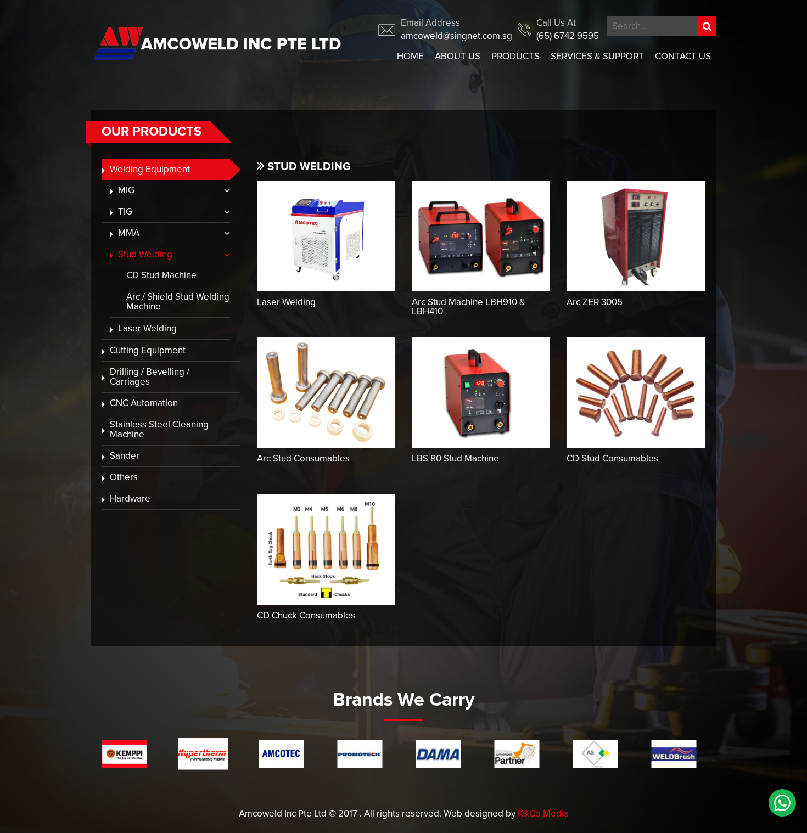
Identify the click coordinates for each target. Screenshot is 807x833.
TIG (125, 211)
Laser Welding (147, 328)
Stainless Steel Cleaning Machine (159, 429)
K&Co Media (543, 813)
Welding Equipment (150, 169)
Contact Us (683, 56)
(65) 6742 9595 (567, 36)
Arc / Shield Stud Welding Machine (177, 301)
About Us (457, 56)
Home (410, 56)
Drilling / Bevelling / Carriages (149, 376)
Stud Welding (145, 254)
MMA (128, 233)
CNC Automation (144, 403)
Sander (124, 455)
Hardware (130, 498)
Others (124, 477)
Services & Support (597, 56)
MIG (126, 190)
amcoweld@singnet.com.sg (456, 36)
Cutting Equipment (148, 350)
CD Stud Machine (161, 275)
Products (515, 56)
